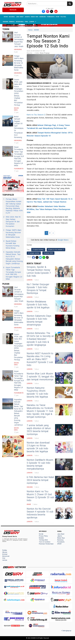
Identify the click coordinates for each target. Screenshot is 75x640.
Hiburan (5, 21)
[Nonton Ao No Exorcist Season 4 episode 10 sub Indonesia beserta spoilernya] (64, 513)
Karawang (42, 16)
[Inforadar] (61, 587)
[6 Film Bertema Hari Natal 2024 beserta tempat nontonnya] (64, 481)
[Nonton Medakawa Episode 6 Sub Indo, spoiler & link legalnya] (64, 306)
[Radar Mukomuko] (61, 613)
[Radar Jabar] (61, 606)
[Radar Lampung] (14, 593)
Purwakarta (51, 16)
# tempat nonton (33, 253)
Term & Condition (44, 542)
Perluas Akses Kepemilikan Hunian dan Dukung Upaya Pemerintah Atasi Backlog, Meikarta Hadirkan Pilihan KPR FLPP (13, 206)
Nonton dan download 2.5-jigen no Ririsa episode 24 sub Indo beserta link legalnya (38, 447)
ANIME (36, 30)
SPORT (57, 16)
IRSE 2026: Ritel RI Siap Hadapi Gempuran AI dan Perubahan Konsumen (12, 221)
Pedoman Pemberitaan (46, 544)
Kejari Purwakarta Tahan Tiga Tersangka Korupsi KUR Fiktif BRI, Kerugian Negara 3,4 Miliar (19, 156)
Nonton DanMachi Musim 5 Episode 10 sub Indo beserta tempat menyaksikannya (40, 464)
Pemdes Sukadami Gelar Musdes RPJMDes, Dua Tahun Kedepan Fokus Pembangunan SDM (48, 209)
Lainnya (31, 21)
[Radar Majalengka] (37, 600)
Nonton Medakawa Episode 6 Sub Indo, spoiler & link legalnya (38, 304)
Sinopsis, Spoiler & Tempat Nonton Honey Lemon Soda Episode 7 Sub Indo (39, 271)
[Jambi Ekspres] (37, 587)
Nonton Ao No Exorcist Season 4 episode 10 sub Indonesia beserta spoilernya (40, 513)
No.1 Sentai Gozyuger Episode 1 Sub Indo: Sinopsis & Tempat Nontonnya (38, 289)
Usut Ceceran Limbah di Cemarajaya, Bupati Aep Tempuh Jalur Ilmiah (19, 39)
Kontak (41, 534)
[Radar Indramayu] (37, 580)
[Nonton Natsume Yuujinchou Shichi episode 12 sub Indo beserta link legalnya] (64, 392)
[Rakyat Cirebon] (61, 580)
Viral (26, 21)
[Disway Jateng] (37, 593)
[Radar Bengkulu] (14, 619)
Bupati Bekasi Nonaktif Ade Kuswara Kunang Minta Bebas (11, 244)
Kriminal (12, 21)
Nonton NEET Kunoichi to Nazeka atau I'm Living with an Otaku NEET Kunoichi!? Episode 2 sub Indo (40, 359)
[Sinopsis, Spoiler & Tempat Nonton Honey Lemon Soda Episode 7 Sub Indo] (64, 271)
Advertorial (20, 21)
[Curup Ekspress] (37, 613)
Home (30, 30)
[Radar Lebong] (37, 619)
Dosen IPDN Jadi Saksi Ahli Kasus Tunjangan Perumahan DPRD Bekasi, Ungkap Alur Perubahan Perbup (18, 92)
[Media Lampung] (14, 580)
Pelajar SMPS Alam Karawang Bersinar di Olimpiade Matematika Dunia (19, 63)
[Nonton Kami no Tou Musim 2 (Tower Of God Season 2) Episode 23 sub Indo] (64, 496)
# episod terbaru (38, 250)
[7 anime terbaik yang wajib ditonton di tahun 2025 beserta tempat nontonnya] (64, 430)
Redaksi (41, 538)
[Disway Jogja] (61, 600)
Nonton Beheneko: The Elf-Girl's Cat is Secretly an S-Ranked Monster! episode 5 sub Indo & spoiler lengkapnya (40, 339)
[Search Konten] (69, 3)
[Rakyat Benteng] (14, 625)
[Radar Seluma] (61, 619)
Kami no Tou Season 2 (36, 114)
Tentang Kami (43, 540)
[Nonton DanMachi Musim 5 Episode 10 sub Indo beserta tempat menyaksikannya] (64, 464)
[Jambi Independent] (14, 587)
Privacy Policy (43, 536)
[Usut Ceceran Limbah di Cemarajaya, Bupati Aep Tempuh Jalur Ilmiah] (7, 36)
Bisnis (6, 16)
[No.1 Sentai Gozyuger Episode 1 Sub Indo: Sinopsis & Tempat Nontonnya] (64, 289)
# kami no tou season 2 (56, 250)
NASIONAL (12, 16)
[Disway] (14, 574)
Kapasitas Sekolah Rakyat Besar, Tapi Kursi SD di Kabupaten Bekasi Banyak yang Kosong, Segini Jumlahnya (13, 258)
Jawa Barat (20, 16)
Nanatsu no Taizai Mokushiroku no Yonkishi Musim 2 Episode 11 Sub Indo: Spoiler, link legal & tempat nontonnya (40, 411)
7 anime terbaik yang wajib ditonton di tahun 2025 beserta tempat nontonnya (39, 430)
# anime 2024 (48, 253)
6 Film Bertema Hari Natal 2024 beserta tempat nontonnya (40, 480)
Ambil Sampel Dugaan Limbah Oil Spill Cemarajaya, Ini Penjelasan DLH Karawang (19, 127)
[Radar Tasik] (61, 574)
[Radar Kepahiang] (14, 613)
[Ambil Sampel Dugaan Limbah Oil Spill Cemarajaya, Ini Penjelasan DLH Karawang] (7, 121)
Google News (63, 240)
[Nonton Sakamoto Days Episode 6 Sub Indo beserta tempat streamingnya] (64, 320)
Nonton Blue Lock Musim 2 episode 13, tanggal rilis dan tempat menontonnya (40, 376)
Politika (63, 16)
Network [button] (13, 9)
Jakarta (27, 16)
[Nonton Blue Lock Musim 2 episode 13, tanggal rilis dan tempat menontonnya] (64, 378)
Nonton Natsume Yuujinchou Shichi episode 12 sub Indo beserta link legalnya (37, 392)
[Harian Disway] (37, 574)
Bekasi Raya (34, 16)
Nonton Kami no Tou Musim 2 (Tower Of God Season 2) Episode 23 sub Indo (40, 496)
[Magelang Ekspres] (61, 593)
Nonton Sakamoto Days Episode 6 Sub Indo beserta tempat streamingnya (39, 320)
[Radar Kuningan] (14, 600)
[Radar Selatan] (37, 625)
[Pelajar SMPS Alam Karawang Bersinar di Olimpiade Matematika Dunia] (7, 60)
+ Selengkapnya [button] (66, 631)
